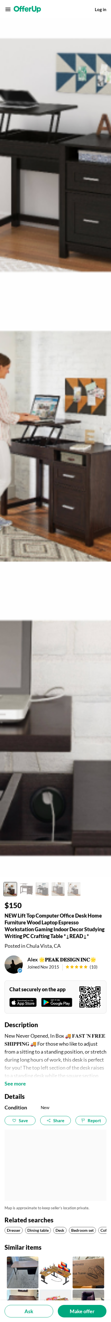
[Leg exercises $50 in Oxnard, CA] (88, 1272)
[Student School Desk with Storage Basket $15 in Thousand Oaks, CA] (22, 1272)
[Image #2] (26, 889)
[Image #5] (74, 889)
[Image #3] (42, 889)
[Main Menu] (8, 9)
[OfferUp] (27, 9)
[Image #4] (58, 889)
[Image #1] (10, 889)
